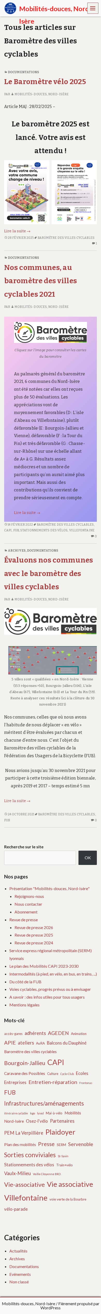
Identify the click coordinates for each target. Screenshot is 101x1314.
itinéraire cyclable (16, 1113)
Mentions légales (24, 1004)
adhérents (35, 1033)
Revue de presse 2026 (34, 927)
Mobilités (72, 1112)
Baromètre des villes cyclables (66, 238)
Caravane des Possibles (24, 1073)
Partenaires (62, 1121)
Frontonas (85, 1083)
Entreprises (15, 1082)
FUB (16, 530)
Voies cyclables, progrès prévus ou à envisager (50, 989)
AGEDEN (58, 1033)
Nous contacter (28, 904)
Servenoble (80, 1144)
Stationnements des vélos (44, 530)
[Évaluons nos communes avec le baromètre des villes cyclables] (50, 621)
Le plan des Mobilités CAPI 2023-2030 (43, 966)
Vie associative (70, 1184)
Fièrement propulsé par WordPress (69, 1305)
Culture (52, 1074)
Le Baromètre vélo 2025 (45, 81)
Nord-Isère (14, 1121)
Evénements (20, 1274)
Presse (46, 1144)
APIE (10, 1042)
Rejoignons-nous (29, 896)
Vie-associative (24, 1184)
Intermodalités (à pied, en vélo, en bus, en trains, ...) (53, 973)
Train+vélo (64, 1165)
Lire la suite (17, 231)
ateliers (26, 1043)
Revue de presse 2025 (34, 934)
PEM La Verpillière (23, 1133)
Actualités (18, 1250)
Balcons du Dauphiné (66, 1043)
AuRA (40, 1043)
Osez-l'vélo (37, 1121)
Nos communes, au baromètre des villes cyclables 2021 (40, 281)
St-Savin (63, 1156)
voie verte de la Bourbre (67, 1199)
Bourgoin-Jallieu (24, 1063)
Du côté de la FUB (25, 981)
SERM (61, 1145)
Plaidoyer (60, 1132)
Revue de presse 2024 (34, 942)
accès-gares (13, 1034)
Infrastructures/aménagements (44, 1103)
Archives (17, 550)
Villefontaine (82, 530)
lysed (40, 1113)
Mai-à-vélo (54, 1113)
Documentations (23, 72)
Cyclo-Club (67, 1073)
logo (32, 1113)
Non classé (19, 1281)
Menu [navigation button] (93, 7)
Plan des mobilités (20, 1144)
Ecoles (82, 1073)
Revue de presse (23, 919)
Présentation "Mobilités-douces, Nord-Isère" (49, 888)
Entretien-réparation (52, 1082)
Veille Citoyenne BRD (47, 1174)
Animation (78, 1034)
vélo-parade (16, 1209)
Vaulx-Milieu (17, 1173)
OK (88, 857)
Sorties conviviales (30, 1155)
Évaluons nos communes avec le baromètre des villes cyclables (48, 573)
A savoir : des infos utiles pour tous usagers (47, 996)
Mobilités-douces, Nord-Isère (42, 94)
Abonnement (26, 911)
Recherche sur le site (24, 846)
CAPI (8, 530)
